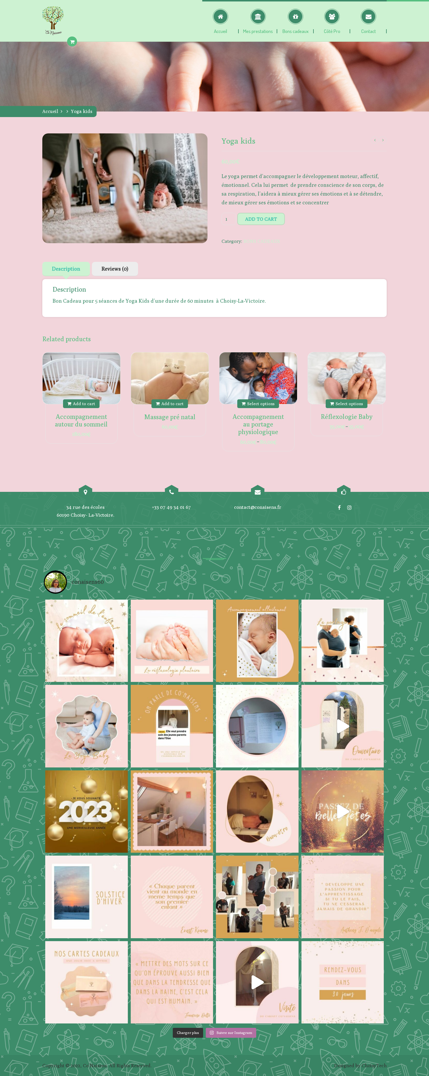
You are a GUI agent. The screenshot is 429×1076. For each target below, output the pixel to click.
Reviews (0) (115, 269)
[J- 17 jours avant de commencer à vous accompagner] (257, 897)
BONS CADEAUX (261, 241)
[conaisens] (53, 20)
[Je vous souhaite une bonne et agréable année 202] (86, 811)
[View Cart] (72, 42)
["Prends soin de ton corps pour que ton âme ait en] (257, 811)
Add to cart (261, 219)
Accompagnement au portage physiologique (258, 424)
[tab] (66, 269)
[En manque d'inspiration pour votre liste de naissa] (86, 982)
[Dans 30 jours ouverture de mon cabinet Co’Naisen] (342, 982)
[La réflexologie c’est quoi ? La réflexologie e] (172, 641)
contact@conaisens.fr (257, 507)
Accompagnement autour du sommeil (81, 420)
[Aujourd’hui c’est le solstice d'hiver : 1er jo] (86, 897)
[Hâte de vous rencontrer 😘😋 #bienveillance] (342, 726)
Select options (261, 403)
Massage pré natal (170, 417)
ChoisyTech (374, 1065)
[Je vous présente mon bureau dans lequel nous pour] (172, 811)
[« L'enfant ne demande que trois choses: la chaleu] (257, 641)
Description (66, 269)
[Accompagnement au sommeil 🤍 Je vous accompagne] (86, 641)
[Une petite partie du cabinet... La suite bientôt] (257, 982)
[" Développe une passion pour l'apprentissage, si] (342, 897)
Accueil (50, 111)
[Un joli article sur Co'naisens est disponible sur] (172, 726)
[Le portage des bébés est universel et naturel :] (342, 641)
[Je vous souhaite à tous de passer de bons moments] (342, 811)
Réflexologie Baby (346, 416)
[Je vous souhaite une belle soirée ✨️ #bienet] (172, 982)
